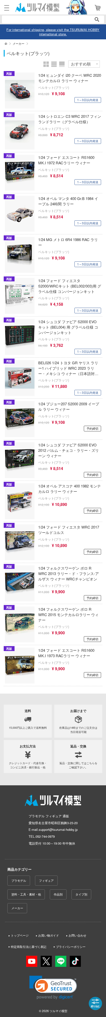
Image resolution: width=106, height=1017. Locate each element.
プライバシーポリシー (71, 946)
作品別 (58, 894)
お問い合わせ (77, 935)
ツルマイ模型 (58, 1011)
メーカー (17, 908)
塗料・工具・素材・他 (26, 894)
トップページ (20, 935)
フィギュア (46, 880)
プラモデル (18, 880)
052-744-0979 (45, 836)
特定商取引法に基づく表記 (28, 946)
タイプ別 (81, 894)
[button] (53, 987)
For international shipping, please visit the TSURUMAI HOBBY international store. (52, 31)
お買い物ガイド (48, 935)
